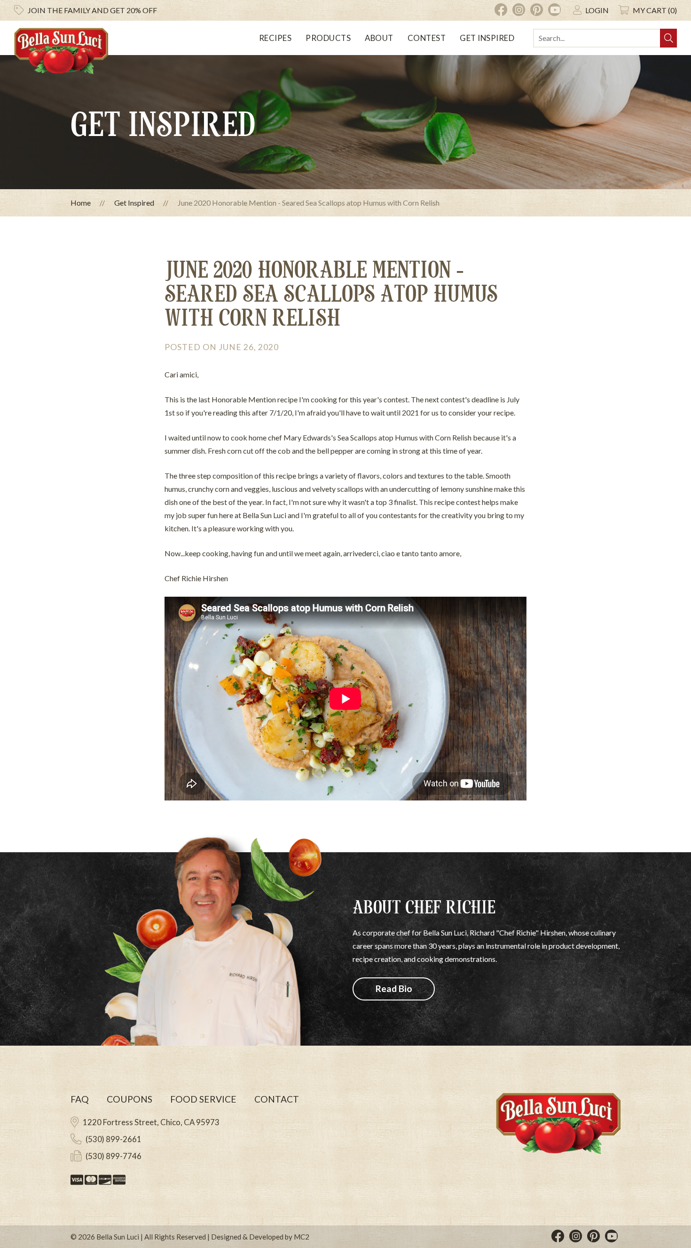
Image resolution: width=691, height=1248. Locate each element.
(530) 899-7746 (113, 1156)
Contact (276, 1099)
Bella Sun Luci (117, 1236)
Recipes (275, 38)
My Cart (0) (655, 10)
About (379, 38)
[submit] (668, 38)
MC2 (301, 1236)
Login (597, 10)
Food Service (203, 1099)
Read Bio (394, 988)
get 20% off (92, 10)
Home (81, 202)
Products (328, 38)
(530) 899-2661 (113, 1139)
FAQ (80, 1099)
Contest (427, 38)
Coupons (129, 1099)
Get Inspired (487, 38)
